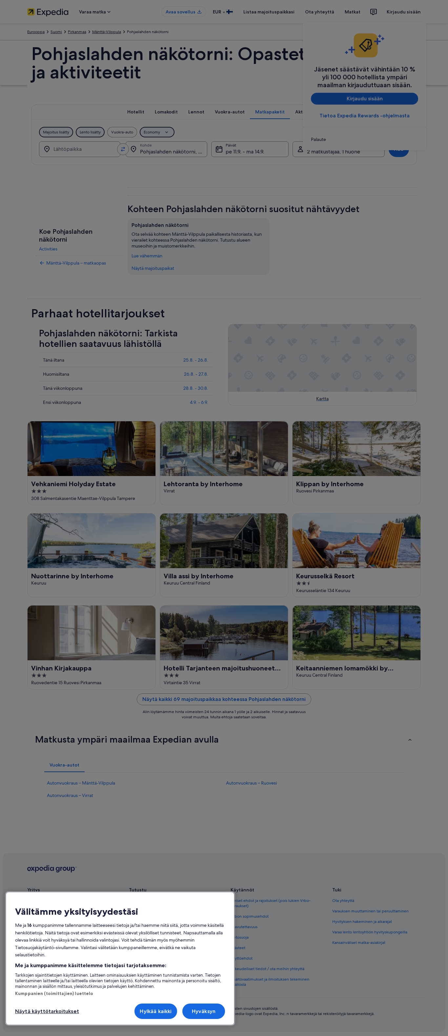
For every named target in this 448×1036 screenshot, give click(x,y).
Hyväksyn (203, 1011)
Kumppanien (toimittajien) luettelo (54, 993)
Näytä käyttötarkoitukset (47, 1011)
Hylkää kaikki (156, 1011)
